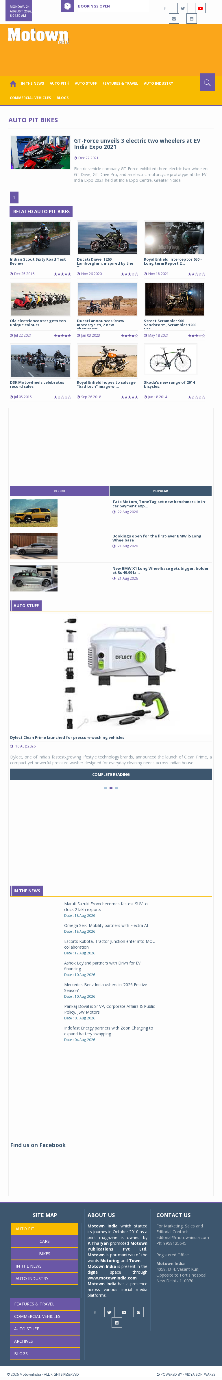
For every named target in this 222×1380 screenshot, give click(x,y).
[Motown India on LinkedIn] (191, 18)
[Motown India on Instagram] (174, 18)
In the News (32, 83)
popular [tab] (160, 491)
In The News (27, 890)
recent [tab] (60, 491)
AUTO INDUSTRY (158, 83)
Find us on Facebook (38, 1145)
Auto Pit (25, 1228)
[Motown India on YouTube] (200, 8)
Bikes (44, 1253)
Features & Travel (120, 83)
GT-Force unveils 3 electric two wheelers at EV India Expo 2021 (137, 144)
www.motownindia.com (112, 1278)
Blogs (63, 97)
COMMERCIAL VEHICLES (30, 97)
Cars (45, 1241)
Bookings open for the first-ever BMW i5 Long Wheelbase (138, 6)
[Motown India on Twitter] (182, 8)
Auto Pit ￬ (59, 83)
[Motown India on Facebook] (165, 8)
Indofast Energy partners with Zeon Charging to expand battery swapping (108, 1030)
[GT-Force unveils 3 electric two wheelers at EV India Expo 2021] (40, 152)
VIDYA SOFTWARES (200, 1374)
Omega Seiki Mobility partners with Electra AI (106, 925)
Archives (23, 1341)
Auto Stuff (86, 83)
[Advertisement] (112, 57)
